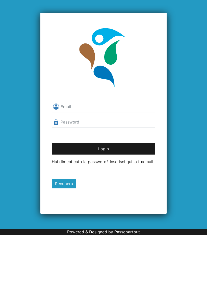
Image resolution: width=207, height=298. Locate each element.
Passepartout (127, 231)
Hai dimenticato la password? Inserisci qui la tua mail (102, 161)
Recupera (64, 183)
